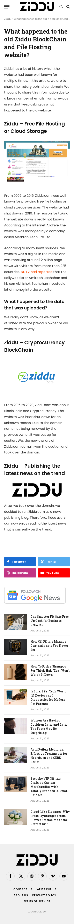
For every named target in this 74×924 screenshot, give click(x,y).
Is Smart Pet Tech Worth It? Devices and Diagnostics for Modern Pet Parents (48, 697)
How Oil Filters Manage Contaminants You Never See (49, 645)
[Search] (68, 6)
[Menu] (6, 6)
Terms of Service (36, 901)
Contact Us (22, 889)
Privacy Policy (44, 895)
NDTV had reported (36, 271)
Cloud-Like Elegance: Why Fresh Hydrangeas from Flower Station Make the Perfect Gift (50, 818)
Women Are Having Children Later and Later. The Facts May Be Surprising (49, 726)
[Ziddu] (37, 6)
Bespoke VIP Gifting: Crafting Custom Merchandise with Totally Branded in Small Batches (49, 786)
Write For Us (47, 889)
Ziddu (8, 19)
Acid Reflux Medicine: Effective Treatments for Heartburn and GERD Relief (48, 755)
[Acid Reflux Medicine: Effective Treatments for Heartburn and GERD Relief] (15, 755)
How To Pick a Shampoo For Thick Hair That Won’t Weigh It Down (50, 670)
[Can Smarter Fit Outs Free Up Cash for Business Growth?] (15, 622)
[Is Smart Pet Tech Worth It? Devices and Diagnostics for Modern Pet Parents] (15, 697)
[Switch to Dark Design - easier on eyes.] (61, 6)
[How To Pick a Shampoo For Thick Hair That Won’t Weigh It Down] (15, 672)
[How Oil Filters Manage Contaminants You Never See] (15, 647)
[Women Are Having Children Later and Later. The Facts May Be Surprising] (15, 726)
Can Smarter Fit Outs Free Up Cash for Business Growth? (49, 621)
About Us (21, 895)
